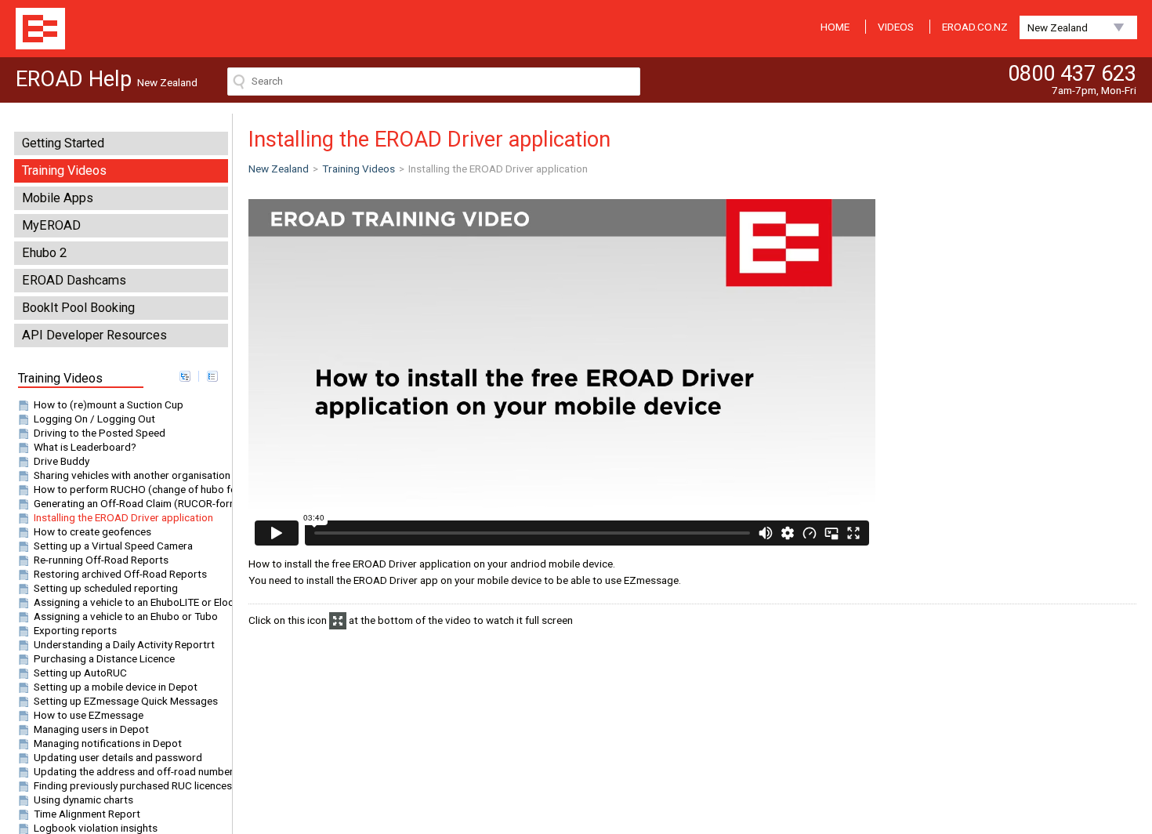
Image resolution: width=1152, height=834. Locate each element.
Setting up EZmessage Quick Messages (126, 700)
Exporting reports (75, 630)
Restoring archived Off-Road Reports (120, 573)
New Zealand (1057, 27)
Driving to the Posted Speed (99, 432)
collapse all (212, 376)
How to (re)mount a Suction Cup (108, 404)
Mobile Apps (57, 197)
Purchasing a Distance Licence (104, 658)
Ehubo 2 (44, 252)
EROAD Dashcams (74, 280)
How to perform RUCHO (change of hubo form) (143, 489)
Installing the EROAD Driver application (123, 517)
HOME (835, 26)
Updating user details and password (118, 757)
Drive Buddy (61, 461)
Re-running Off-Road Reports (101, 559)
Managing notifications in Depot (108, 743)
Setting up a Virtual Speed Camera (113, 545)
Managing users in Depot (91, 729)
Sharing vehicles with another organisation (132, 475)
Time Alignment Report (87, 813)
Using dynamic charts (83, 799)
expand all (184, 376)
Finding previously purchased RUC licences (133, 785)
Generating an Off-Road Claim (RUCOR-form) (138, 503)
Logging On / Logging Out (94, 418)
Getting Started (63, 143)
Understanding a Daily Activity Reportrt (124, 644)
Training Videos (64, 170)
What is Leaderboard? (85, 447)
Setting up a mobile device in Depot (115, 686)
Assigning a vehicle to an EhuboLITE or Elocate (141, 602)
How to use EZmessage (88, 715)
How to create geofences (92, 531)
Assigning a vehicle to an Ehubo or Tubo (126, 616)
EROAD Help (40, 28)
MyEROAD (51, 225)
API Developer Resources (94, 335)
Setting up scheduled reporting (106, 588)
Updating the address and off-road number (134, 771)
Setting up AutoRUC (80, 672)
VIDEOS (896, 26)
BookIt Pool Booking (78, 307)
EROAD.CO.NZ (975, 26)
